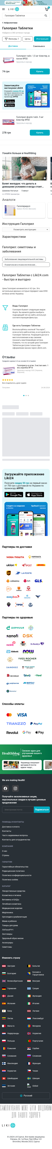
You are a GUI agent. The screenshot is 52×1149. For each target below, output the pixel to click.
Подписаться (42, 809)
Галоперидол (23, 206)
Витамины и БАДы (10, 899)
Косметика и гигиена (11, 895)
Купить (39, 71)
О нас (4, 851)
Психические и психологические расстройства (20, 265)
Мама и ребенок (9, 921)
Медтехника (7, 912)
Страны (5, 855)
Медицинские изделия (12, 908)
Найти (46, 15)
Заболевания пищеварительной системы (24, 259)
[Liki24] (8, 1125)
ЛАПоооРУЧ (7, 930)
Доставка (13, 46)
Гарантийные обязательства (15, 867)
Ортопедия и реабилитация (14, 917)
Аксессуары (7, 943)
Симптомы (7, 947)
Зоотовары (7, 934)
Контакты (6, 831)
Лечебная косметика (11, 904)
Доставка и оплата (11, 827)
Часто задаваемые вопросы (15, 835)
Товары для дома (10, 925)
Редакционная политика (13, 871)
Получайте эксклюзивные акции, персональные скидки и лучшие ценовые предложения (24, 799)
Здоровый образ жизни (12, 938)
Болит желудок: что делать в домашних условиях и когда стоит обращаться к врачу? (22, 185)
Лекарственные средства (13, 891)
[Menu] (3, 9)
